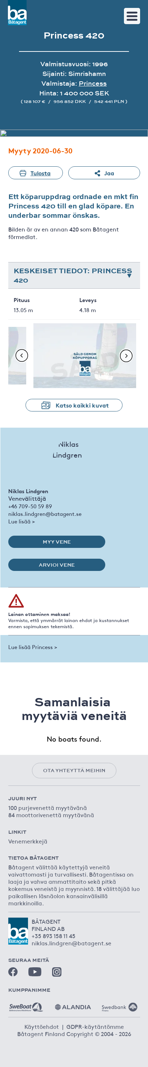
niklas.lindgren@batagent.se (45, 513)
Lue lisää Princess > (32, 646)
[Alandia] (73, 1004)
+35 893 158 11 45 (53, 936)
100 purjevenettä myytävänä (47, 807)
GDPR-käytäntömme (95, 1026)
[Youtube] (34, 971)
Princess (93, 83)
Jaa (109, 172)
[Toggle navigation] (132, 16)
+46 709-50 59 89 (30, 506)
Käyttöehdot (41, 1026)
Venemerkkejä (27, 841)
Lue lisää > (21, 521)
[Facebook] (13, 972)
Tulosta (41, 172)
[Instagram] (56, 972)
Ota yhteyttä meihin (74, 770)
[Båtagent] (17, 12)
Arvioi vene (57, 564)
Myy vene (57, 541)
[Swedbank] (120, 1004)
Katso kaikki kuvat (82, 405)
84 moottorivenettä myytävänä (51, 814)
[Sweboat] (26, 1004)
